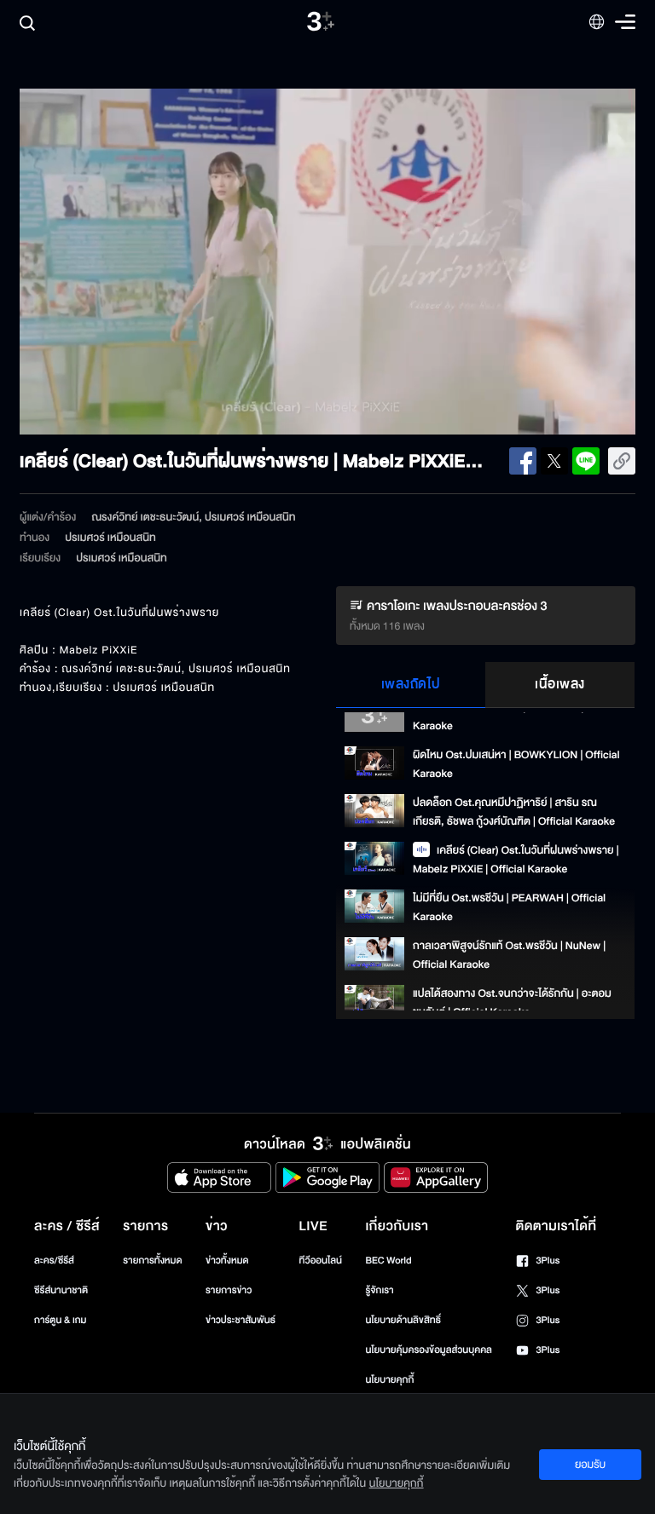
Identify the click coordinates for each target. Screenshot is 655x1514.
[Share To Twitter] (554, 461)
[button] (143, 262)
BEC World (388, 1260)
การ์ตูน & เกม (60, 1320)
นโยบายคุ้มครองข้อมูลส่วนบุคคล (428, 1350)
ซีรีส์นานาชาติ (61, 1290)
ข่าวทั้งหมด (227, 1260)
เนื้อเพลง (560, 684)
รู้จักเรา (379, 1290)
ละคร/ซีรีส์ (54, 1260)
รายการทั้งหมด (152, 1260)
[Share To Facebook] (522, 461)
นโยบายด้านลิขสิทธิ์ (403, 1320)
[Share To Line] (586, 461)
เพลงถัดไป (411, 684)
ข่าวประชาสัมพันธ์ (240, 1320)
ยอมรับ (590, 1464)
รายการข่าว (229, 1290)
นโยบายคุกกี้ (389, 1380)
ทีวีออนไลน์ (320, 1260)
